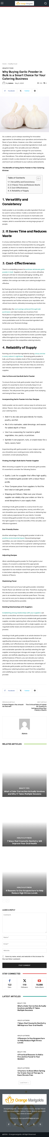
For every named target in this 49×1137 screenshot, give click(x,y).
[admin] (4, 83)
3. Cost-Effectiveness (19, 188)
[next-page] (7, 900)
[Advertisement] (24, 34)
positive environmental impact (13, 538)
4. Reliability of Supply (19, 191)
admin (10, 83)
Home (4, 64)
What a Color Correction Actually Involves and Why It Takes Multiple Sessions (24, 792)
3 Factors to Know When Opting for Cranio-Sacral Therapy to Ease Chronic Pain (31, 1073)
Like (9, 979)
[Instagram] (15, 1124)
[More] (34, 90)
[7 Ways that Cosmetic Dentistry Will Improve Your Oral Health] (24, 821)
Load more (23, 1083)
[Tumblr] (34, 1124)
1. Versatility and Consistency (22, 182)
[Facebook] (8, 1124)
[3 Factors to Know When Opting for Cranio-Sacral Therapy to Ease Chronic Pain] (9, 1072)
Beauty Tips (24, 788)
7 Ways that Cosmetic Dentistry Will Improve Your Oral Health (24, 842)
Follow (24, 979)
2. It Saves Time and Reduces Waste (25, 185)
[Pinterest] (27, 1124)
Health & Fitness (24, 838)
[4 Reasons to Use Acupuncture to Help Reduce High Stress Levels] (24, 871)
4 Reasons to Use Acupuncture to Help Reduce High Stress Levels (24, 891)
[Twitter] (40, 1124)
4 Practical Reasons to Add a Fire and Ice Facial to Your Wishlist (30, 1057)
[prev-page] (3, 900)
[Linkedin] (21, 1124)
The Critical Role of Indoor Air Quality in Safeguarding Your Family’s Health (36, 707)
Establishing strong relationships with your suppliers (21, 613)
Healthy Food (12, 64)
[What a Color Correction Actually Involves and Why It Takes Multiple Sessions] (24, 772)
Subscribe (39, 979)
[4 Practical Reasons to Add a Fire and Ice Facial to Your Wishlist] (9, 1055)
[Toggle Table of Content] (37, 178)
